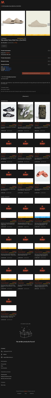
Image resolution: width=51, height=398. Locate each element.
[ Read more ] (25, 96)
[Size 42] (42, 143)
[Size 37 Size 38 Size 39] (42, 174)
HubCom (25, 391)
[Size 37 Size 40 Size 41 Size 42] (8, 208)
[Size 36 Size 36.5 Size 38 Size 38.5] (8, 143)
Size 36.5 (25, 123)
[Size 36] (8, 112)
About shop (3, 385)
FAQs (2, 366)
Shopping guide (4, 374)
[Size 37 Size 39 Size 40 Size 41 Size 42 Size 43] (8, 301)
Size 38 (3, 280)
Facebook (32, 393)
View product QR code (5, 54)
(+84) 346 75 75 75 (7, 351)
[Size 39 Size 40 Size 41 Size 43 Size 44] (25, 239)
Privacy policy (3, 364)
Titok (26, 393)
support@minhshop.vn (8, 357)
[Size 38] (25, 143)
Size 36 (8, 123)
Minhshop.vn (6, 66)
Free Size (42, 123)
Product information (25, 50)
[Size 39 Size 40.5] (8, 174)
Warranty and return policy (6, 378)
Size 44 (30, 221)
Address (5, 354)
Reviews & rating (25, 61)
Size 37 (37, 280)
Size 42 (27, 221)
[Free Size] (42, 112)
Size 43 (42, 221)
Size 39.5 (25, 187)
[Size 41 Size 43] (25, 270)
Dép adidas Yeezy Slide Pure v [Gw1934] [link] (12, 6)
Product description (25, 57)
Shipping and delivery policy (6, 376)
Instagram (19, 393)
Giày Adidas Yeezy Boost (11, 76)
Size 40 (20, 221)
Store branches (4, 368)
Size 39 (7, 280)
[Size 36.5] (25, 112)
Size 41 (24, 221)
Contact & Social (25, 64)
